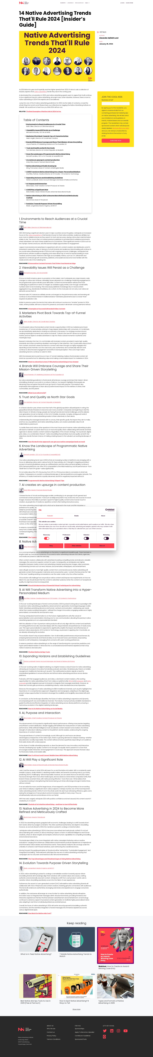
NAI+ (87, 3)
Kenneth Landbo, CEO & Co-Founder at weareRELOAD (42, 455)
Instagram (79, 681)
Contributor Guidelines (82, 1036)
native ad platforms (35, 235)
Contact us (51, 1032)
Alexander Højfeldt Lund (108, 38)
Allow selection (76, 546)
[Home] (24, 3)
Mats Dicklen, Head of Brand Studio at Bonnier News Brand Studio (46, 765)
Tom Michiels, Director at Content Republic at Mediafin (42, 402)
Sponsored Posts (81, 1039)
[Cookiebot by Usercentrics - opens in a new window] (106, 510)
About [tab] (103, 516)
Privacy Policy (51, 1036)
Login (122, 3)
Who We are (51, 1029)
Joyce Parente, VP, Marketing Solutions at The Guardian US (44, 375)
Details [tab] (76, 516)
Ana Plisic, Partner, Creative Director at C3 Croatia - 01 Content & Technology (50, 598)
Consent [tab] (50, 516)
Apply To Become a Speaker (84, 1032)
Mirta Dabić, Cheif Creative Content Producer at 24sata (43, 718)
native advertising (40, 92)
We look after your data (121, 128)
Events (62, 3)
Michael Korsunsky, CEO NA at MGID (35, 273)
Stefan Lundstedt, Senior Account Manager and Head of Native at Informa (49, 661)
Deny (51, 546)
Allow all (102, 546)
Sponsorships (79, 1029)
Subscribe (129, 3)
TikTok (71, 681)
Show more (76, 1009)
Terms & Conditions (53, 1039)
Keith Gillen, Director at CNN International (37, 227)
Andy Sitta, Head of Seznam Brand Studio (38, 490)
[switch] (66, 538)
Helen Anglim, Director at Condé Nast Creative (39, 322)
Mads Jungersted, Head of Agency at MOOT (39, 868)
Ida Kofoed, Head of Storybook (34, 817)
